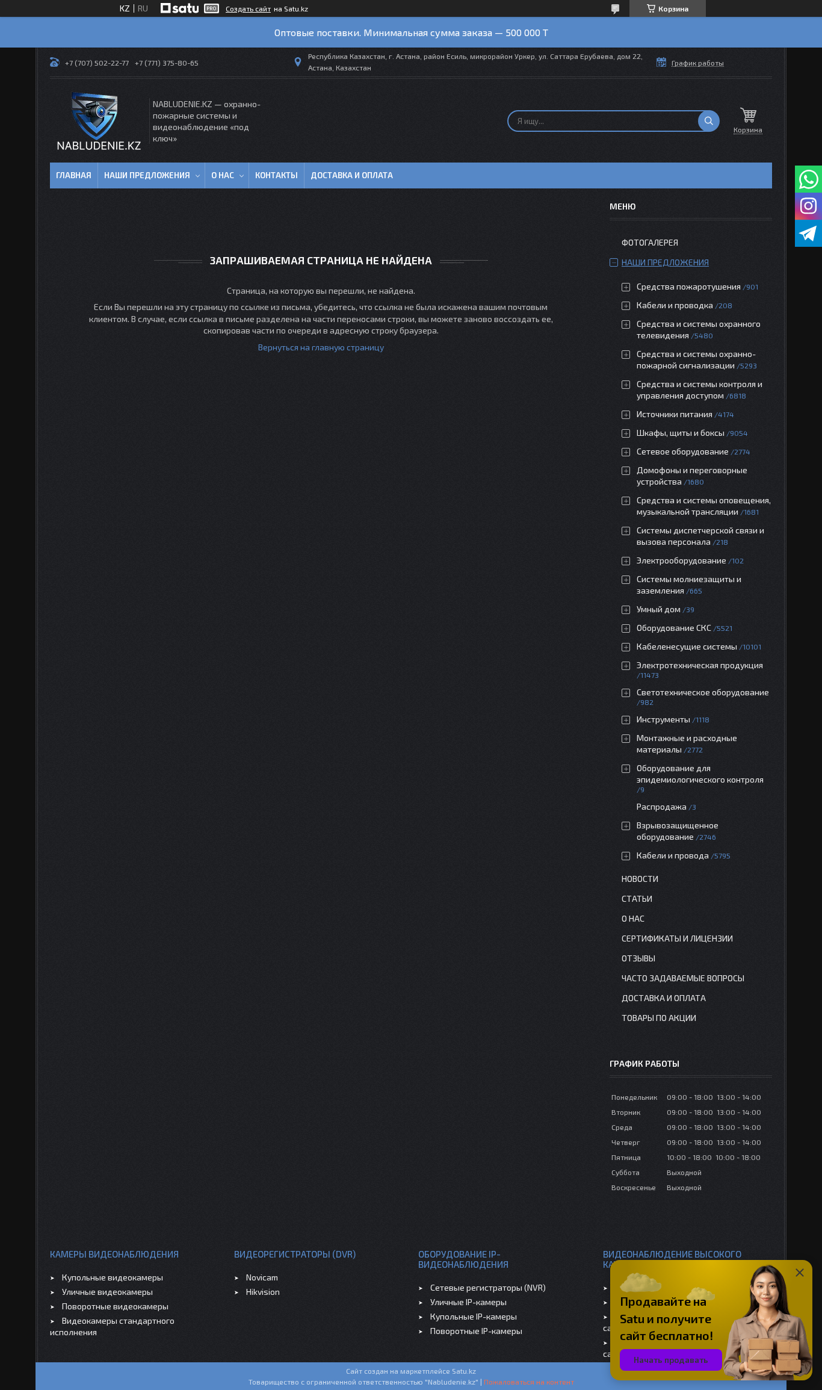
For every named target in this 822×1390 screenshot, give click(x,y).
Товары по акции (659, 1018)
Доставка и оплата (352, 175)
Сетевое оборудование (683, 451)
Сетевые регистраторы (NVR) (488, 1287)
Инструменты (663, 719)
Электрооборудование (681, 560)
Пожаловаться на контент (529, 1381)
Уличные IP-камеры (468, 1302)
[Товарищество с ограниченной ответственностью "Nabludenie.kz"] (98, 120)
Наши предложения (147, 175)
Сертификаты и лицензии (677, 938)
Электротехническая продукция (700, 665)
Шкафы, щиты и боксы (681, 432)
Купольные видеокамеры (112, 1277)
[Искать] (709, 121)
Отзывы (638, 958)
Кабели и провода (673, 855)
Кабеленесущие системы (687, 646)
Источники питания (674, 414)
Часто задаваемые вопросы (683, 978)
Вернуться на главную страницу (321, 347)
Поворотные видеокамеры (115, 1306)
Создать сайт (248, 8)
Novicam (262, 1277)
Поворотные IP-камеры (476, 1331)
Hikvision (263, 1291)
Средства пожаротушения (689, 286)
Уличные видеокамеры (107, 1291)
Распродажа (662, 806)
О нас (222, 175)
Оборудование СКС (674, 627)
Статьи (637, 898)
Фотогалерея (650, 242)
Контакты (276, 175)
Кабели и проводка (675, 305)
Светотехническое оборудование (703, 692)
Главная (73, 175)
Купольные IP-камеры (473, 1316)
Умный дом (659, 609)
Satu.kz (464, 1371)
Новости (640, 878)
